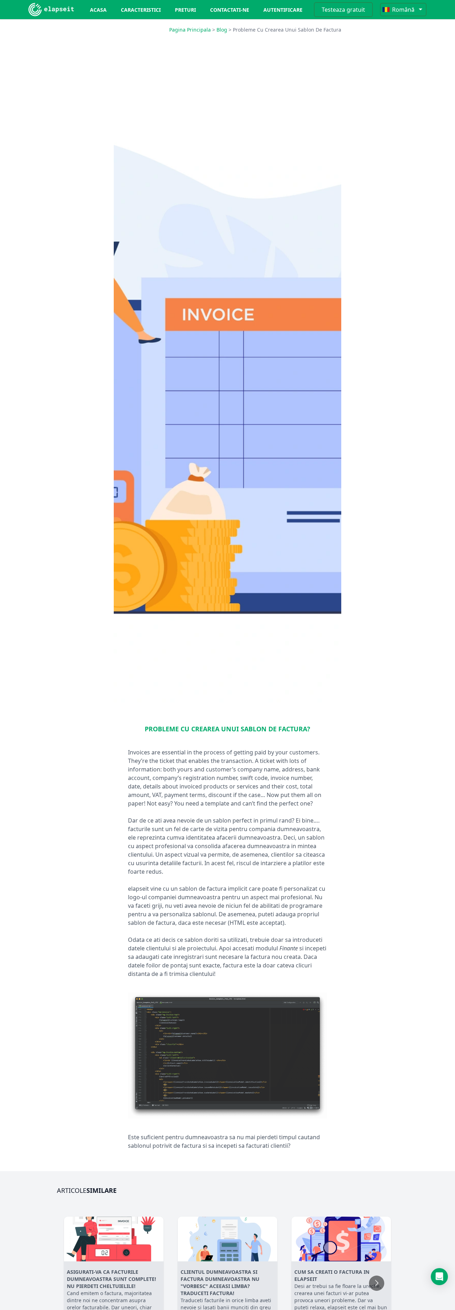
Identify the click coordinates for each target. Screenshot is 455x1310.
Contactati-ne (229, 9)
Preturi (185, 9)
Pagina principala (190, 29)
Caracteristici (141, 9)
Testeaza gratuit (343, 9)
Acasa (98, 9)
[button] (439, 1276)
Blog (221, 29)
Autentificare (283, 9)
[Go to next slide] (376, 1283)
